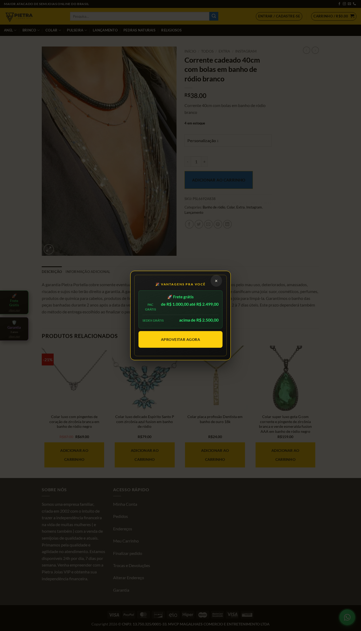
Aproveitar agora (180, 339)
